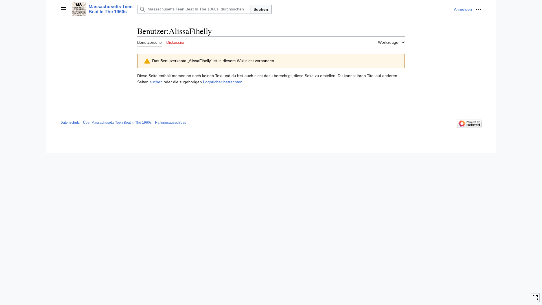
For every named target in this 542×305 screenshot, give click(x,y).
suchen (156, 82)
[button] (63, 9)
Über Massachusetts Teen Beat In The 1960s (117, 123)
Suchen (260, 9)
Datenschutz (70, 123)
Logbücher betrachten (222, 82)
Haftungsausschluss (170, 123)
